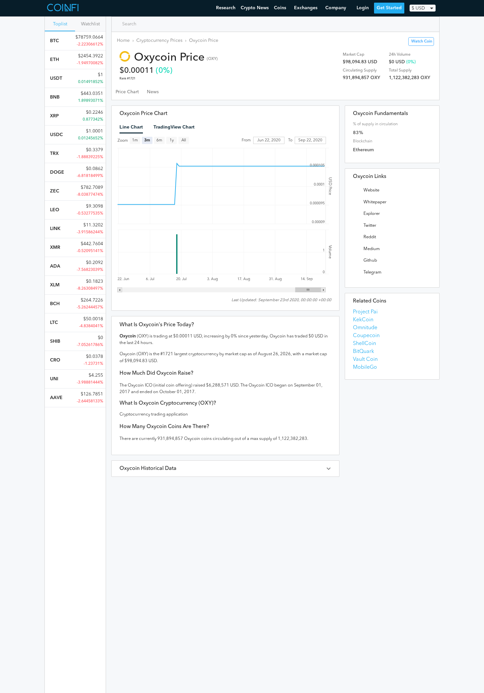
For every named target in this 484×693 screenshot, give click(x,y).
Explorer (371, 214)
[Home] (63, 8)
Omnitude (365, 328)
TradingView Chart (174, 127)
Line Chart (131, 127)
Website (371, 190)
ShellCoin (364, 343)
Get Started (389, 8)
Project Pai (365, 312)
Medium (371, 249)
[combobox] (145, 24)
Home (123, 40)
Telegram (372, 272)
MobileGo (365, 367)
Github (370, 260)
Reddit (369, 237)
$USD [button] (418, 8)
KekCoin (363, 320)
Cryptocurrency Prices (159, 40)
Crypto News (255, 8)
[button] (225, 468)
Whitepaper (375, 202)
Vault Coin (365, 359)
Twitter (369, 225)
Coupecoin (366, 335)
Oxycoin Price (203, 40)
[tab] (127, 92)
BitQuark (363, 351)
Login (363, 8)
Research (225, 8)
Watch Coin (421, 41)
